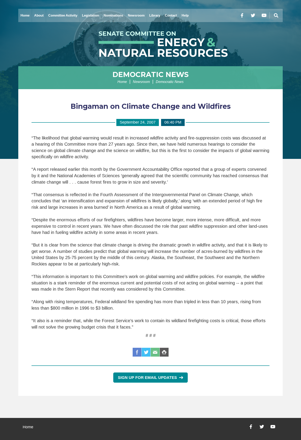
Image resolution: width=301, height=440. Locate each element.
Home (25, 15)
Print (164, 352)
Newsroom (136, 15)
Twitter (146, 352)
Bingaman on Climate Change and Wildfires (151, 106)
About (39, 15)
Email (155, 352)
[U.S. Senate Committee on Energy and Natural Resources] (150, 44)
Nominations (113, 15)
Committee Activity (62, 15)
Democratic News (150, 74)
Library (154, 15)
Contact (171, 15)
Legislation (90, 15)
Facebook (137, 352)
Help (185, 15)
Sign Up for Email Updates (147, 377)
